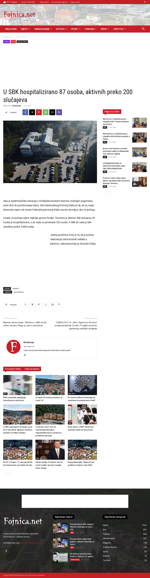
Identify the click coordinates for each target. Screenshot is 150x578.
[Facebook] (144, 2)
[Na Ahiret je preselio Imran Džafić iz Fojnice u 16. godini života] (60, 558)
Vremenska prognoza (59, 2)
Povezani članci (13, 369)
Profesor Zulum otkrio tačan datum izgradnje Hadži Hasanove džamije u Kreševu (116, 180)
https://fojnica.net (29, 346)
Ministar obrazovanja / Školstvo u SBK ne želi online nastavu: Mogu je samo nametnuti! (25, 324)
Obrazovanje (41, 29)
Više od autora (32, 369)
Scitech (60, 29)
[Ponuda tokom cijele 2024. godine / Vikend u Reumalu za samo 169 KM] (60, 543)
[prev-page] (5, 474)
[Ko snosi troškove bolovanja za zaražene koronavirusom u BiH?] (82, 385)
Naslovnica (7, 37)
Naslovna (11, 29)
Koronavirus (19, 292)
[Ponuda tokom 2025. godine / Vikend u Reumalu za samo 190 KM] (60, 528)
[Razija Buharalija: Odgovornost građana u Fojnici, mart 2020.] (82, 450)
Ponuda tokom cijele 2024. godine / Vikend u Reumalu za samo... (82, 541)
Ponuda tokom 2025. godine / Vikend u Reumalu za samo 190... (82, 527)
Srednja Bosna (22, 42)
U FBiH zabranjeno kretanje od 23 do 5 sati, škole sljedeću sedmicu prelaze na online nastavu (17, 430)
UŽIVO (104, 29)
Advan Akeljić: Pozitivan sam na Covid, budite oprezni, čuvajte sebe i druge (49, 465)
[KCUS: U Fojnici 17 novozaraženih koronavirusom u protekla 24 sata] (17, 450)
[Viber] (59, 112)
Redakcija (16, 106)
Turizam (89, 29)
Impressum (44, 2)
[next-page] (10, 474)
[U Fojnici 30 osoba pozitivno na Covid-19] (50, 385)
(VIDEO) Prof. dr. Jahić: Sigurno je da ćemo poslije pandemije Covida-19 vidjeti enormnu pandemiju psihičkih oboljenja (76, 325)
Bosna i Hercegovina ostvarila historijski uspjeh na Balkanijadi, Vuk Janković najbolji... (116, 151)
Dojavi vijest (75, 2)
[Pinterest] (39, 112)
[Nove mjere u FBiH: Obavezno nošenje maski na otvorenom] (82, 414)
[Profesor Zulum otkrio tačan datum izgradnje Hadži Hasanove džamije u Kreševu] (139, 182)
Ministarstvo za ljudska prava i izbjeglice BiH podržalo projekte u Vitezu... (116, 136)
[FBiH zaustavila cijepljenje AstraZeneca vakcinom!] (17, 385)
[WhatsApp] (45, 112)
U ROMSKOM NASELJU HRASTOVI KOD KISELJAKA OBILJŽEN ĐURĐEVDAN (114, 166)
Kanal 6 (16, 288)
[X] (32, 112)
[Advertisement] (75, 66)
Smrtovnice (75, 560)
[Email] (52, 112)
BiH (13, 42)
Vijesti (24, 29)
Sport (74, 29)
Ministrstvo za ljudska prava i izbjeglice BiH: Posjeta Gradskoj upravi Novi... (116, 121)
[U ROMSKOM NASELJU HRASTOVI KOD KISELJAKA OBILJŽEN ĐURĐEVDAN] (139, 167)
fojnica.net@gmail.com (31, 542)
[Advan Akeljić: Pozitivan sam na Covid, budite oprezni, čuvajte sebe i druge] (50, 450)
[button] (143, 29)
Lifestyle (118, 29)
